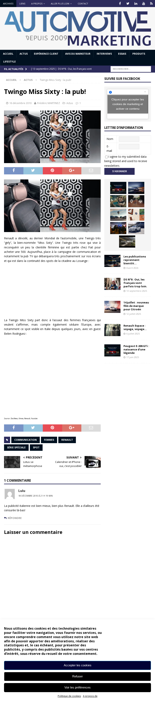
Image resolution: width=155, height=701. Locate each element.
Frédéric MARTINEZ (48, 103)
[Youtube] (143, 3)
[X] (127, 3)
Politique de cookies (69, 696)
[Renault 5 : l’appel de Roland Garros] (136, 228)
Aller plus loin (60, 3)
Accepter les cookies (77, 665)
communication (25, 440)
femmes (49, 440)
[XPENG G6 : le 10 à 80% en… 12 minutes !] (136, 188)
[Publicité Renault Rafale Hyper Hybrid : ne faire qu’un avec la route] (127, 241)
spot (36, 447)
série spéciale (16, 447)
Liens (22, 3)
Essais (122, 53)
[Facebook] (120, 3)
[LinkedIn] (135, 3)
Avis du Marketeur (77, 53)
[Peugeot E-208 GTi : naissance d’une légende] (118, 188)
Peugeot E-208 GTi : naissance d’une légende (136, 349)
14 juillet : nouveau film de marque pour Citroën (136, 306)
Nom (110, 139)
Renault (67, 440)
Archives (8, 3)
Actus (24, 53)
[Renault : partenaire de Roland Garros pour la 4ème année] (136, 215)
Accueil (8, 53)
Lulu (21, 491)
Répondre (15, 518)
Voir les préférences (77, 687)
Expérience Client (46, 53)
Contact (83, 3)
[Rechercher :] (131, 69)
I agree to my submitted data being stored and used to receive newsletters (125, 161)
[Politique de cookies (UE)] (151, 3)
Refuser (77, 676)
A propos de (90, 696)
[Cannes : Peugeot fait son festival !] (118, 228)
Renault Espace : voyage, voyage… (135, 327)
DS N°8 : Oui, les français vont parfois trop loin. (136, 283)
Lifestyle (9, 61)
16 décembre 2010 (20, 103)
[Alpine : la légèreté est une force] (118, 201)
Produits (138, 53)
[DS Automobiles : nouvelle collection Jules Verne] (118, 215)
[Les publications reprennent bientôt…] (112, 261)
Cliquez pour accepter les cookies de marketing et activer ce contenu (127, 104)
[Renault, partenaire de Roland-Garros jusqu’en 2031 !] (136, 201)
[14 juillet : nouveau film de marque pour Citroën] (112, 307)
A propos (36, 3)
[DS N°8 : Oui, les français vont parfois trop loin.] (112, 284)
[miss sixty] (52, 205)
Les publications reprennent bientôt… (135, 260)
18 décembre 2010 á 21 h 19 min (35, 495)
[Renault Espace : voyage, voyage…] (112, 330)
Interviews (104, 53)
